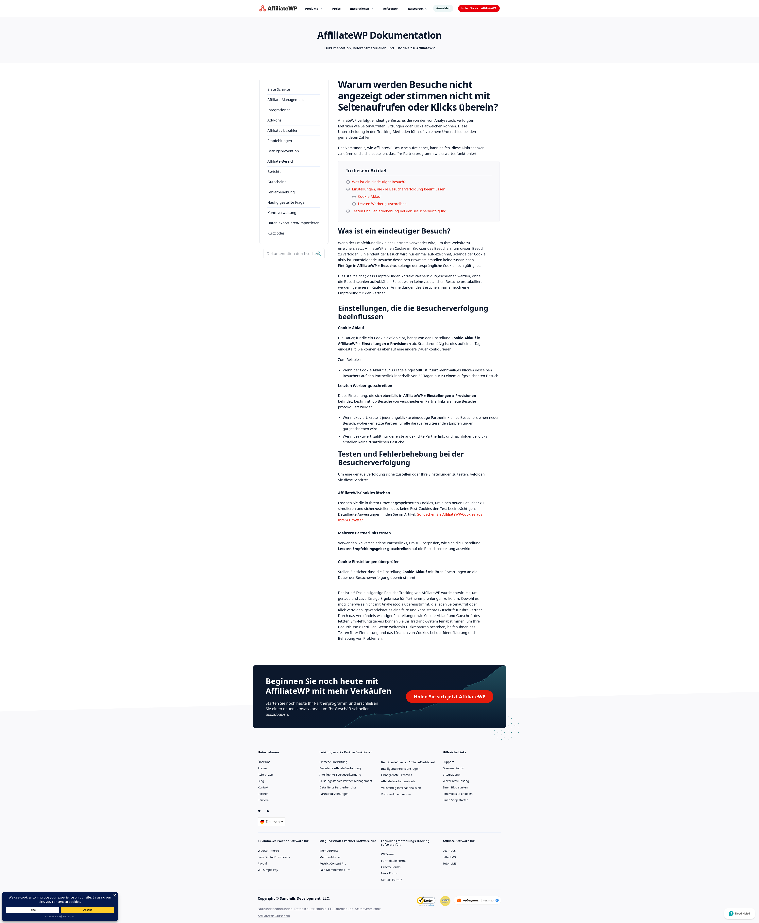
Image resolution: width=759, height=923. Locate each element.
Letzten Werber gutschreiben (382, 203)
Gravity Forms (390, 867)
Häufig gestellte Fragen (287, 202)
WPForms (387, 854)
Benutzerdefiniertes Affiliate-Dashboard (408, 762)
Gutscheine (276, 181)
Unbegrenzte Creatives (396, 775)
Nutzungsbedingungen (275, 908)
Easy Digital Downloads (274, 857)
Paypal (262, 863)
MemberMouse (329, 857)
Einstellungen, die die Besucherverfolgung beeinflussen (398, 189)
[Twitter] (261, 811)
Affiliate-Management (285, 99)
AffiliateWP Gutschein (274, 915)
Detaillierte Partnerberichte (337, 787)
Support (448, 762)
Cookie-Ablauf (369, 196)
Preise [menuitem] (336, 8)
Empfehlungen (279, 140)
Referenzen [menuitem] (390, 8)
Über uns (264, 762)
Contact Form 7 (391, 880)
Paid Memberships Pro (334, 870)
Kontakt (263, 787)
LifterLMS (449, 857)
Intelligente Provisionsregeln (400, 768)
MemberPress (328, 850)
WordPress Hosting (456, 781)
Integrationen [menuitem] (359, 8)
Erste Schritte (278, 89)
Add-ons (274, 120)
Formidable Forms (393, 861)
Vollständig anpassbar (396, 794)
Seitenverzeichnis (368, 908)
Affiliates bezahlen (282, 130)
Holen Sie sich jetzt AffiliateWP (449, 696)
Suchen (318, 253)
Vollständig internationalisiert (401, 788)
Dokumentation (453, 768)
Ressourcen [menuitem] (416, 8)
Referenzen (265, 774)
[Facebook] (269, 811)
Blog (261, 781)
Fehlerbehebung (281, 192)
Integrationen (279, 109)
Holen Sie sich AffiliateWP (479, 8)
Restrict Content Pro (332, 863)
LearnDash (450, 850)
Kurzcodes (276, 233)
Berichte (274, 171)
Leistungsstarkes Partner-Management (345, 781)
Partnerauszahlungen (333, 794)
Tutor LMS (450, 863)
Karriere (263, 800)
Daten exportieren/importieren (293, 222)
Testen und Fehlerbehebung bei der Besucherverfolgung (399, 211)
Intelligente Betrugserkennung (340, 774)
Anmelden (443, 8)
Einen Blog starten (455, 787)
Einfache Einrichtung (333, 762)
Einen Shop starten (455, 800)
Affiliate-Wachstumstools (398, 781)
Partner (263, 794)
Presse (262, 768)
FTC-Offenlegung (340, 908)
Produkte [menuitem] (311, 8)
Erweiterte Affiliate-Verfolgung (340, 768)
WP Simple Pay (268, 870)
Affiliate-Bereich (280, 161)
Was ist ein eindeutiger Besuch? (379, 181)
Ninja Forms (389, 873)
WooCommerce (268, 850)
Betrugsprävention (283, 151)
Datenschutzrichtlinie (310, 908)
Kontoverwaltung (281, 212)
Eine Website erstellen (458, 794)
